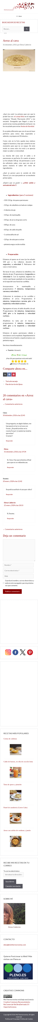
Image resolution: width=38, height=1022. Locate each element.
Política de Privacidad (12, 1019)
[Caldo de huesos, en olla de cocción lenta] (19, 773)
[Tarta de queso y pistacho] (19, 796)
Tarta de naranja (12, 381)
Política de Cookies (26, 1019)
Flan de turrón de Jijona (14, 384)
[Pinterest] (30, 652)
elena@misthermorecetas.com (15, 945)
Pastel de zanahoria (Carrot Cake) (15, 807)
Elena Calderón (10, 503)
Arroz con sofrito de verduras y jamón (17, 830)
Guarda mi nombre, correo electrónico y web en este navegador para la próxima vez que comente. (19, 583)
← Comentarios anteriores (13, 404)
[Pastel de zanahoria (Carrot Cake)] (19, 818)
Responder (9, 441)
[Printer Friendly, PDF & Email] (19, 355)
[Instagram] (8, 652)
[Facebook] (15, 652)
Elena (6, 449)
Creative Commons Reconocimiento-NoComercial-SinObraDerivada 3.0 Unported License (17, 1004)
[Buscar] (27, 29)
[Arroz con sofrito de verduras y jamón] (19, 841)
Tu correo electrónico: (12, 871)
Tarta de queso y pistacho (13, 784)
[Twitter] (23, 652)
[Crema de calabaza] (19, 750)
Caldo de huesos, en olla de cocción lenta (18, 762)
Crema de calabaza (10, 739)
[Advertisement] (19, 93)
